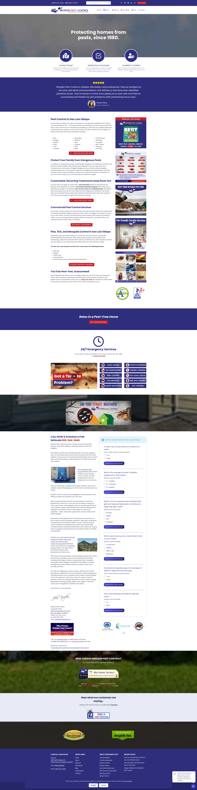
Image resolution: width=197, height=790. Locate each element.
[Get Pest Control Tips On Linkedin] (131, 3)
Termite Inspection (106, 760)
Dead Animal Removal (107, 768)
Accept (93, 785)
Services (116, 10)
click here (114, 705)
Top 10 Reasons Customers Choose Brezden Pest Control (70, 648)
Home (99, 10)
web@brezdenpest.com (63, 619)
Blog (134, 10)
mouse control (61, 544)
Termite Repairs (105, 758)
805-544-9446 (58, 3)
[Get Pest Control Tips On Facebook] (121, 3)
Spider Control (104, 776)
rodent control (63, 539)
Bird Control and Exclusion (108, 771)
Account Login (141, 3)
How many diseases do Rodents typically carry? (121, 596)
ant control (59, 542)
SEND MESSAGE (59, 765)
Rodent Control (105, 763)
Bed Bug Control (105, 773)
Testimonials (79, 771)
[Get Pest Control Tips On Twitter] (125, 3)
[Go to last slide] (101, 626)
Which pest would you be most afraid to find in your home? (123, 538)
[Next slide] (145, 626)
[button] (74, 376)
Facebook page (62, 639)
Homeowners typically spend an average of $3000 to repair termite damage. (123, 570)
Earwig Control (104, 765)
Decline (103, 785)
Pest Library (125, 10)
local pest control (78, 641)
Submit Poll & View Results (114, 463)
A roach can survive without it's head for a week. (122, 449)
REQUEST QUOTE (72, 3)
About (77, 760)
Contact (142, 10)
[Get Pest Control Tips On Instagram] (135, 3)
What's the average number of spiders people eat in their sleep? (120, 475)
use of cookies (127, 781)
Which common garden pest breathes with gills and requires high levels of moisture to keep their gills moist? (122, 505)
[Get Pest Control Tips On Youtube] (128, 3)
